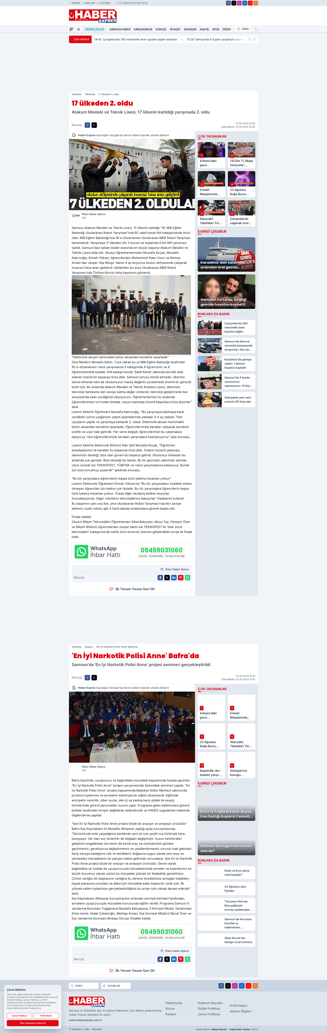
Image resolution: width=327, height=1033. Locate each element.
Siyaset (175, 29)
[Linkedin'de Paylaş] (174, 577)
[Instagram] (239, 3)
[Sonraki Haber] (255, 39)
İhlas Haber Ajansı (93, 215)
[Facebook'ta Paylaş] (87, 125)
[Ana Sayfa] (78, 29)
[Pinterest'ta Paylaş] (180, 577)
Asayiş (204, 29)
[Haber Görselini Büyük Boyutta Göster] (132, 174)
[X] (233, 3)
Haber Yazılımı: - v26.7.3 (227, 1029)
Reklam (90, 3)
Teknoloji (90, 94)
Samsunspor (143, 29)
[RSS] (255, 3)
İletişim (105, 3)
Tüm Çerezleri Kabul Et (33, 1023)
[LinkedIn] (244, 3)
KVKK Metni (238, 1005)
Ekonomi (190, 29)
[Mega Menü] (71, 29)
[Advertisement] (163, 67)
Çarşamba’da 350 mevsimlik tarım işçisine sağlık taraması (135, 39)
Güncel (161, 29)
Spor (215, 29)
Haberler (76, 94)
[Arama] (256, 29)
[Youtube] (250, 3)
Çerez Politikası (209, 1014)
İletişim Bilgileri (240, 1011)
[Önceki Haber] (250, 39)
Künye (76, 3)
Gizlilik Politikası (209, 1008)
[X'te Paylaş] (94, 125)
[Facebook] (228, 3)
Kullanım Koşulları (210, 1003)
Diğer (226, 29)
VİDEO (245, 28)
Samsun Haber (119, 29)
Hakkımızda (174, 1003)
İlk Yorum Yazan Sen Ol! (135, 589)
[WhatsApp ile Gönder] (187, 577)
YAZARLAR (113, 985)
